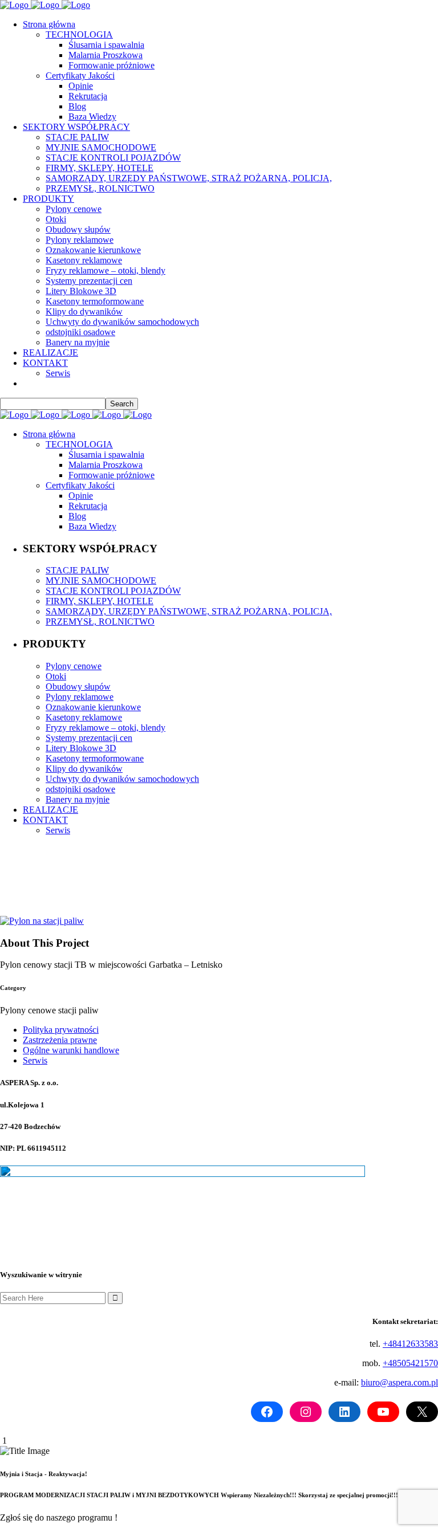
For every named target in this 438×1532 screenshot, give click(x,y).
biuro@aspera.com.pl (399, 1382)
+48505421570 (410, 1363)
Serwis (35, 1060)
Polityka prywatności (61, 1029)
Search (121, 404)
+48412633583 (410, 1343)
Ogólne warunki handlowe (71, 1050)
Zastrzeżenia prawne (60, 1040)
